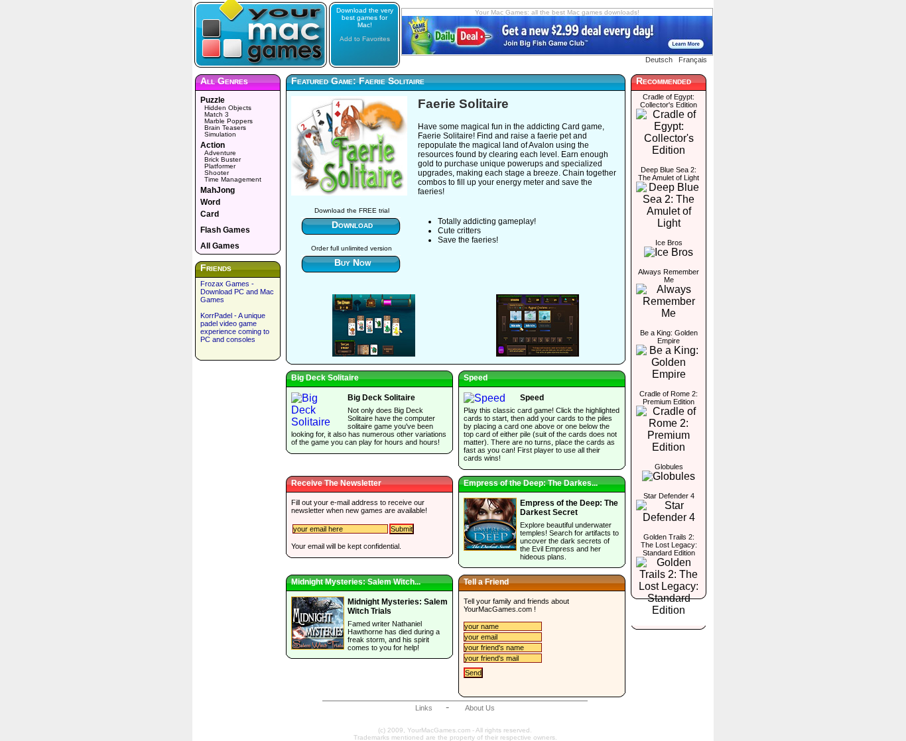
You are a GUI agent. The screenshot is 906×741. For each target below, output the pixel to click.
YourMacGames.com (498, 609)
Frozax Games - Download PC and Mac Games (237, 292)
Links (423, 708)
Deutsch (659, 60)
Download (352, 224)
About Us (480, 708)
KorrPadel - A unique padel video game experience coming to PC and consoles (234, 327)
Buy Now (352, 262)
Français (693, 60)
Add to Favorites (365, 38)
